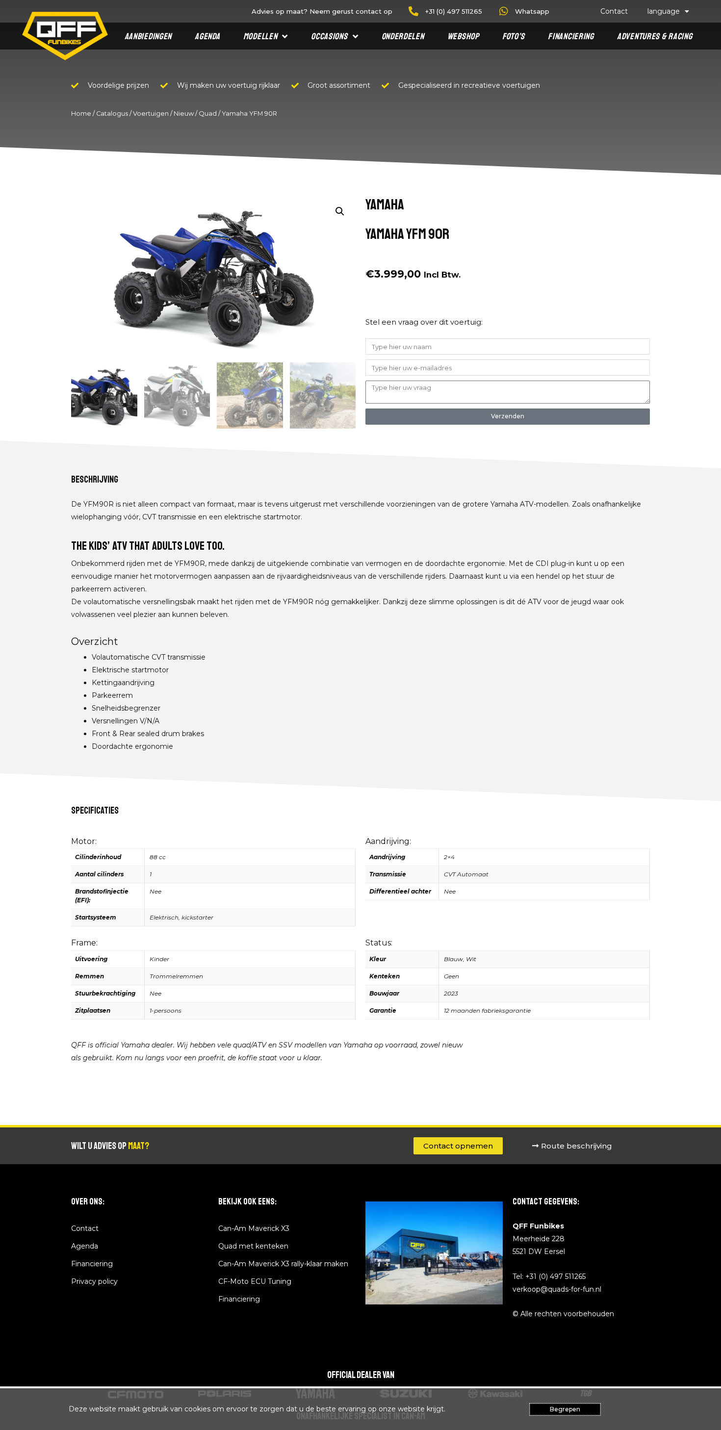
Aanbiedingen (148, 36)
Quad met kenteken (253, 1246)
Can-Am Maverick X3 (253, 1228)
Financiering (570, 36)
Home (81, 113)
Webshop (463, 36)
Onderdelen (403, 36)
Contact (614, 11)
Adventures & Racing (654, 36)
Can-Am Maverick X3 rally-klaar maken (283, 1263)
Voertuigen (151, 113)
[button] (340, 211)
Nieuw (184, 113)
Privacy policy (94, 1281)
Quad (208, 113)
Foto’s (513, 36)
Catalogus (112, 113)
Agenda (207, 36)
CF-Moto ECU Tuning (254, 1281)
